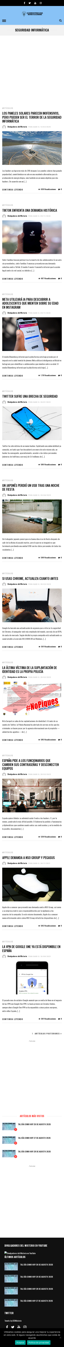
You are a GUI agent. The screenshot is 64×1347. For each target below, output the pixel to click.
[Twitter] (12, 1327)
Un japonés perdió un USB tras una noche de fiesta (30, 487)
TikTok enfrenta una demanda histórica (29, 210)
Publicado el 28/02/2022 (39, 677)
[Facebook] (7, 1327)
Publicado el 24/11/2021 (39, 863)
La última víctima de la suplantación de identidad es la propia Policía (29, 669)
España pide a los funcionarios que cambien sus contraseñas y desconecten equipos (30, 764)
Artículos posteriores (47, 1033)
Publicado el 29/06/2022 (39, 495)
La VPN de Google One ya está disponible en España (31, 948)
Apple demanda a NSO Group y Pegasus (28, 857)
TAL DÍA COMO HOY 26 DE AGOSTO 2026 (34, 1124)
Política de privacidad (39, 1342)
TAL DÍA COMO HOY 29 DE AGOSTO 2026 (36, 1276)
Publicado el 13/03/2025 (39, 127)
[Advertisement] (32, 69)
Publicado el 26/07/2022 (39, 402)
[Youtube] (35, 3)
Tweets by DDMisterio (12, 1320)
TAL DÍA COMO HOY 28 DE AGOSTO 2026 (34, 1151)
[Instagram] (41, 3)
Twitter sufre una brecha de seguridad (30, 396)
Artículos (7, 108)
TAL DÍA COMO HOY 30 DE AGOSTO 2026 (36, 1264)
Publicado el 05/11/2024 (39, 216)
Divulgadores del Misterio (17, 126)
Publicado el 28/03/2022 (39, 584)
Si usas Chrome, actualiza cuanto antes (30, 578)
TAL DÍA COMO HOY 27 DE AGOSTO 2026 (34, 1137)
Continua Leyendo (12, 189)
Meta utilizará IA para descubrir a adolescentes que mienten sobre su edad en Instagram (30, 303)
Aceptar (20, 1342)
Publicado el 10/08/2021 (39, 956)
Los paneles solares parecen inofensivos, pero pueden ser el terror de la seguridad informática (31, 117)
